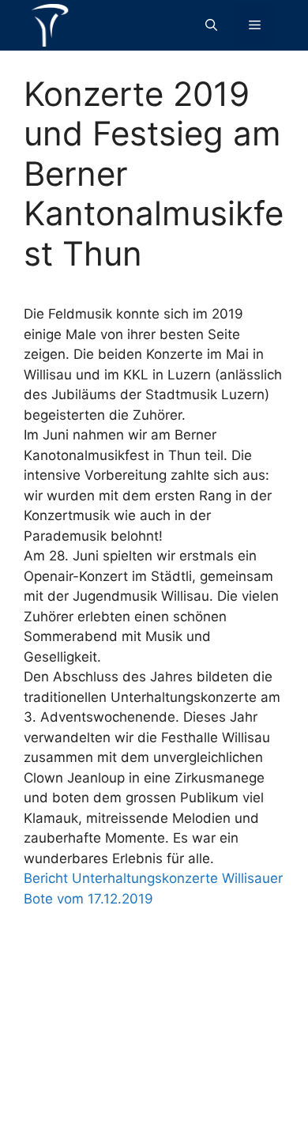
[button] (211, 25)
